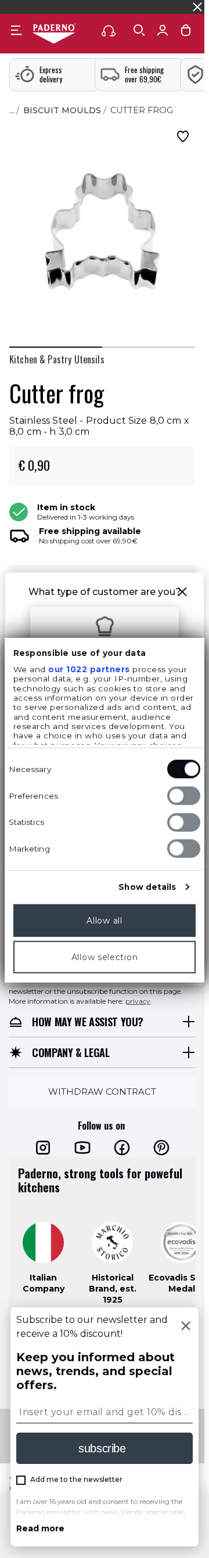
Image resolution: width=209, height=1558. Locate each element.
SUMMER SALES (34, 6)
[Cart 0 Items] (186, 32)
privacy (137, 1001)
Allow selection (104, 957)
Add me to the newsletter (76, 1479)
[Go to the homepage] (54, 34)
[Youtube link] (82, 1147)
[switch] (183, 796)
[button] (182, 593)
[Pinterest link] (161, 1147)
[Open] (139, 30)
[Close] (186, 1327)
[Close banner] (197, 7)
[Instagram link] (43, 1147)
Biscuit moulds (62, 110)
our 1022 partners (89, 669)
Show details (147, 887)
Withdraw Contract (102, 1091)
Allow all (104, 920)
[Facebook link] (122, 1147)
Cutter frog (141, 110)
